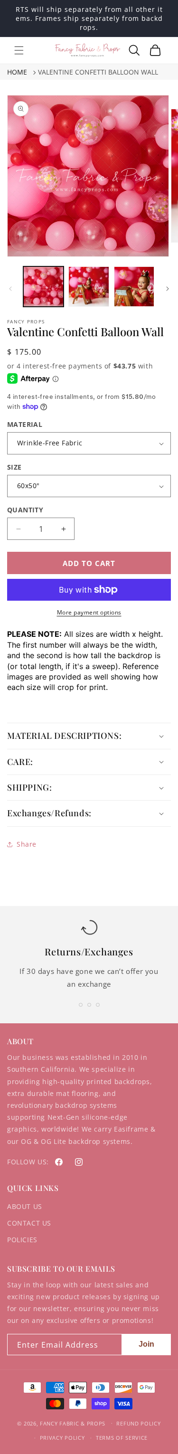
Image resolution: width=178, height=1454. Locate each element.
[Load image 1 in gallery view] (43, 286)
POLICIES (22, 1239)
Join (146, 1344)
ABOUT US (24, 1206)
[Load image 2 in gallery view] (88, 286)
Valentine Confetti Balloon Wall (98, 71)
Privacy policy (62, 1437)
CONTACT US (29, 1222)
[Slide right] (167, 288)
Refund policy (138, 1423)
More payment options (89, 612)
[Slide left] (10, 288)
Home (17, 71)
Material (24, 424)
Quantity (25, 509)
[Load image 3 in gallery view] (134, 286)
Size (14, 467)
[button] (19, 50)
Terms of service (122, 1437)
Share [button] (27, 844)
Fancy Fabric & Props (72, 1422)
